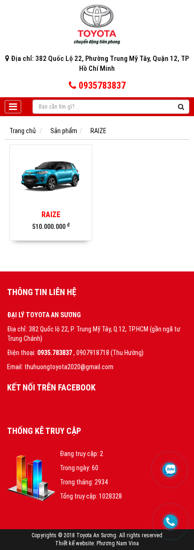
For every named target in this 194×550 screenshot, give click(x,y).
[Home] (97, 24)
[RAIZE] (51, 175)
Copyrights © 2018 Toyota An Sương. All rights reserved (97, 535)
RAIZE (98, 131)
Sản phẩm (63, 131)
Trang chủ (22, 131)
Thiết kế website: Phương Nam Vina (97, 543)
